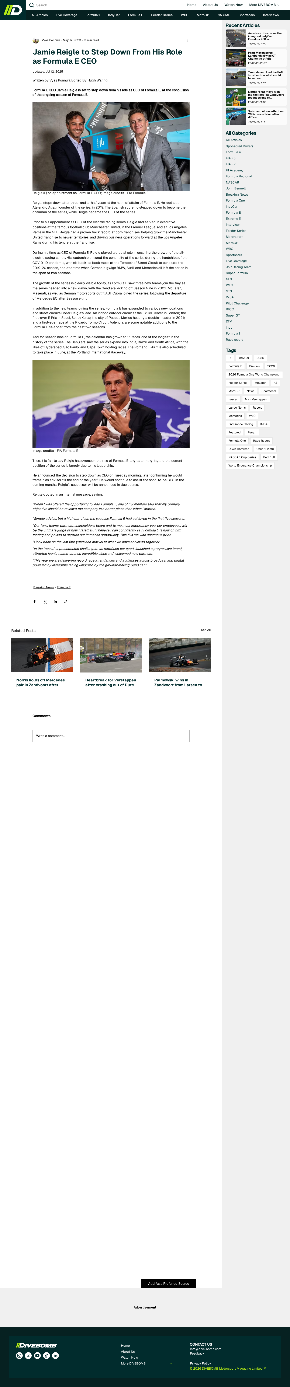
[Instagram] (19, 1355)
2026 (271, 366)
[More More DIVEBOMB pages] (278, 5)
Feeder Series (237, 383)
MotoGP (233, 391)
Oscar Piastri (265, 449)
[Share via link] (66, 602)
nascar (233, 399)
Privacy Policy (200, 1363)
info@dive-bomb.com (205, 1349)
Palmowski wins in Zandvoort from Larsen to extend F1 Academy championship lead (178, 682)
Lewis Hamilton (238, 449)
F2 (275, 383)
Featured (234, 432)
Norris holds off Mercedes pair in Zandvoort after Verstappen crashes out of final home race (41, 682)
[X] (28, 1355)
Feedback (197, 1353)
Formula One (237, 441)
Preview (254, 366)
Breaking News (43, 587)
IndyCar (243, 358)
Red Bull (269, 457)
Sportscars (269, 391)
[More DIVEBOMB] (171, 1363)
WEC (252, 416)
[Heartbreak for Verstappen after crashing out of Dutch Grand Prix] (111, 655)
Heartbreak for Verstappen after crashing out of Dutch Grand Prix (110, 682)
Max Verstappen (256, 399)
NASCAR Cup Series (242, 457)
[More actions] (187, 40)
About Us (128, 1351)
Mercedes (235, 416)
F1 (229, 358)
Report (257, 407)
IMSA (263, 424)
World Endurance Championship (250, 465)
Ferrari (252, 432)
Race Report (261, 441)
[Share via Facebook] (34, 602)
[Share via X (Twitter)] (45, 602)
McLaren (260, 383)
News (250, 391)
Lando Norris (237, 407)
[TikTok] (46, 1355)
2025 (260, 358)
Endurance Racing (240, 424)
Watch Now (129, 1357)
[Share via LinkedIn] (55, 602)
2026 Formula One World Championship (255, 374)
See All (206, 630)
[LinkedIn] (55, 1355)
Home (125, 1346)
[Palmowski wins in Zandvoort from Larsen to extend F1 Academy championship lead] (180, 655)
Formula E (63, 587)
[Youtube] (37, 1355)
